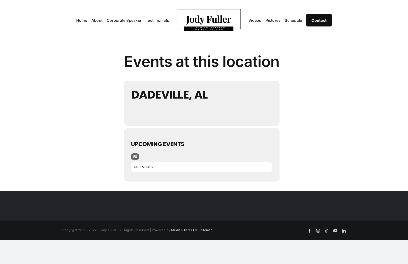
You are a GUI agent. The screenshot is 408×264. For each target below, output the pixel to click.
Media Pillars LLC (184, 230)
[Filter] (135, 156)
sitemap (206, 230)
